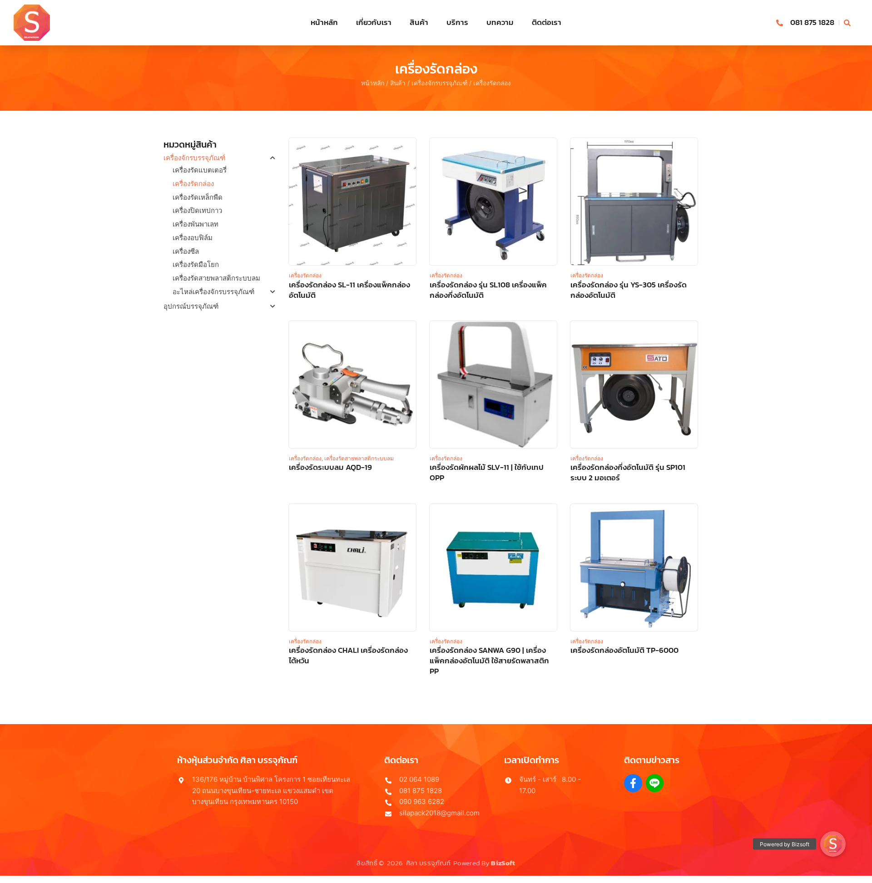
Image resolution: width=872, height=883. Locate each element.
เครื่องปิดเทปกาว (197, 210)
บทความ (500, 22)
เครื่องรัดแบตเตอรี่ (200, 170)
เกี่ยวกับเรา (373, 22)
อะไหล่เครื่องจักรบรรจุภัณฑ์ (213, 291)
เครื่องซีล (186, 251)
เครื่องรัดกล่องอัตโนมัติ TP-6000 (624, 650)
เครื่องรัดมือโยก (196, 264)
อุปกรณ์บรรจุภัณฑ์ (191, 306)
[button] (833, 844)
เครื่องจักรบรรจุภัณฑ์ (439, 83)
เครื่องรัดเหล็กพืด (198, 197)
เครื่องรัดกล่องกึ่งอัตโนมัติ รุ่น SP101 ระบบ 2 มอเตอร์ (627, 472)
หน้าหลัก (324, 22)
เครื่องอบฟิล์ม (193, 237)
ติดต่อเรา (546, 22)
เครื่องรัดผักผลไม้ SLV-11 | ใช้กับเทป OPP (487, 472)
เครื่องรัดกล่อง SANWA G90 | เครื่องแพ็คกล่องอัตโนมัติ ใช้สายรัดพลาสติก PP (489, 661)
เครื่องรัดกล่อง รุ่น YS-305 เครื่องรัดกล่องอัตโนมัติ (628, 290)
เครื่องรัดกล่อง (193, 183)
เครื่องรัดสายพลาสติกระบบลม (216, 278)
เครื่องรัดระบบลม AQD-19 (330, 467)
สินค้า (419, 22)
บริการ (457, 22)
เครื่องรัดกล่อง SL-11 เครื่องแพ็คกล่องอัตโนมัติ (349, 290)
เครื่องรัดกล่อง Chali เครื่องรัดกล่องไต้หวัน (348, 655)
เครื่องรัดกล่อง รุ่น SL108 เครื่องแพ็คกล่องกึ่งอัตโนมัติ (488, 290)
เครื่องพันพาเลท (195, 224)
